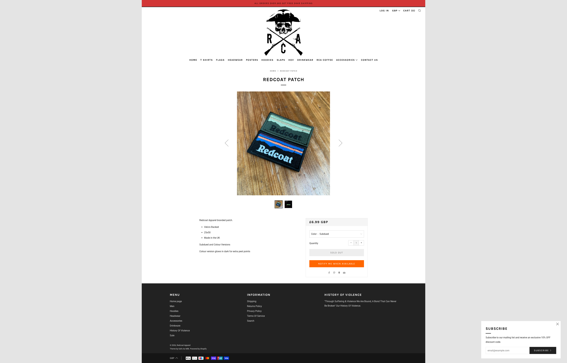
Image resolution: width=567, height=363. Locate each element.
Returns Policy (254, 306)
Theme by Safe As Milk (179, 349)
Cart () (409, 10)
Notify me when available (336, 263)
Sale (172, 335)
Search (250, 320)
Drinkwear (305, 60)
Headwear (235, 60)
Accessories (345, 60)
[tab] (279, 204)
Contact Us (369, 60)
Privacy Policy (254, 311)
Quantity (313, 243)
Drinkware (175, 325)
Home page (176, 301)
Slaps (281, 60)
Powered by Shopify (198, 349)
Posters (252, 60)
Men (172, 306)
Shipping (251, 301)
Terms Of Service (256, 316)
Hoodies (267, 60)
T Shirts (206, 60)
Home (193, 60)
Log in (384, 10)
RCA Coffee (325, 60)
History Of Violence (180, 330)
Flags (220, 60)
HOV (291, 60)
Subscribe (541, 350)
